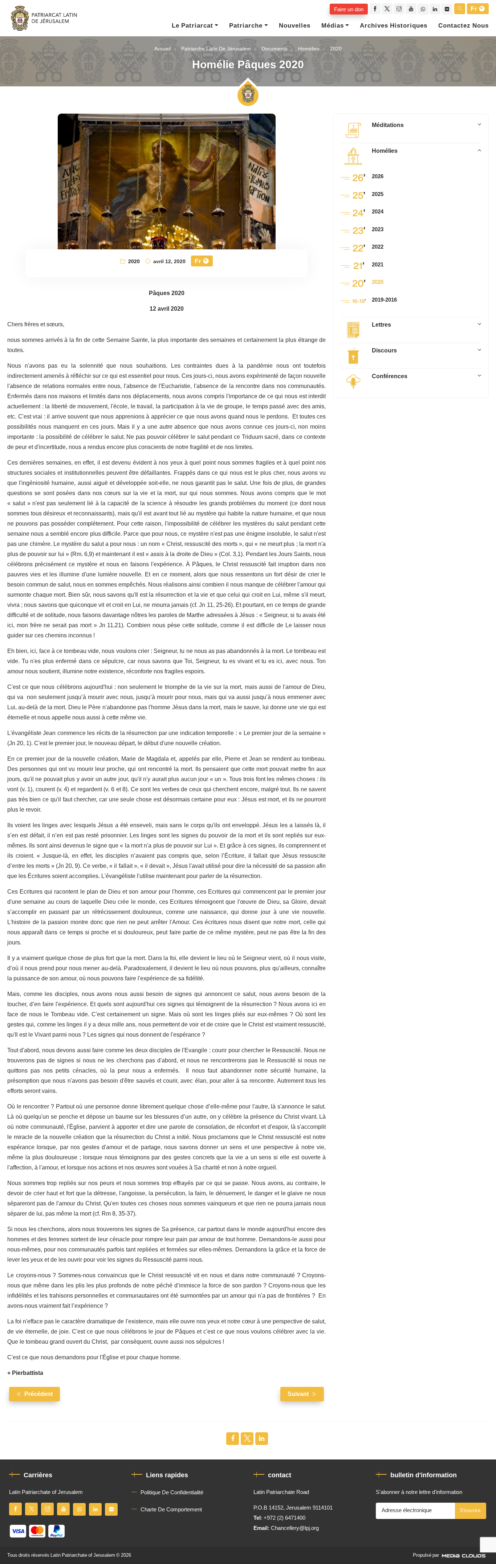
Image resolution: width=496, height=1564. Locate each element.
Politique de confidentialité (172, 1492)
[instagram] (399, 8)
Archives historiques (393, 25)
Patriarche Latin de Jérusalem (216, 49)
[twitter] (387, 8)
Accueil (162, 49)
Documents (274, 49)
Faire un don (348, 9)
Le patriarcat (192, 25)
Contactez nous (463, 25)
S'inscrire (470, 1510)
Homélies (309, 49)
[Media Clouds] (464, 1555)
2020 (336, 49)
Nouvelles (294, 25)
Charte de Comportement (171, 1509)
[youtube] (411, 8)
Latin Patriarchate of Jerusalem (82, 1555)
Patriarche (246, 25)
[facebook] (375, 8)
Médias (332, 25)
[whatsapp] (423, 9)
